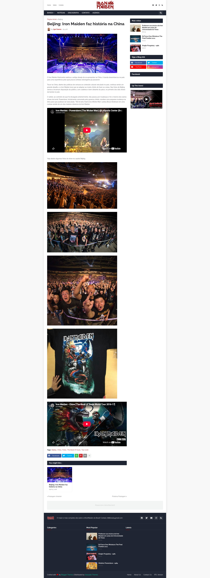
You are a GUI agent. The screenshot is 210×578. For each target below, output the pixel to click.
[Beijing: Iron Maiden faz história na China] (59, 474)
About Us (137, 575)
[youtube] (151, 518)
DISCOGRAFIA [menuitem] (73, 13)
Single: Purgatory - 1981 (150, 45)
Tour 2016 (84, 450)
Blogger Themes (67, 575)
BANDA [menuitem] (50, 13)
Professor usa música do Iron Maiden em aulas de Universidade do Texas (152, 27)
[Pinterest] (81, 456)
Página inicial (52, 19)
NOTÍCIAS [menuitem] (61, 13)
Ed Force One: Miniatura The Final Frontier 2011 (152, 37)
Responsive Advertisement (105, 505)
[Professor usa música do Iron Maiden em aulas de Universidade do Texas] (135, 28)
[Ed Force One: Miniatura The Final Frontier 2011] (135, 38)
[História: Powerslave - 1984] (91, 565)
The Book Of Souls (73, 450)
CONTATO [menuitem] (85, 13)
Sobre (55, 5)
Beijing (60, 19)
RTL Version (158, 575)
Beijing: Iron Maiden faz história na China (58, 486)
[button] (161, 13)
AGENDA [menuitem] (96, 13)
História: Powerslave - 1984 (108, 563)
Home (49, 5)
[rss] (162, 5)
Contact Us (148, 575)
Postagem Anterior (55, 496)
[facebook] (153, 5)
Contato (61, 5)
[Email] (85, 456)
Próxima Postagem (119, 496)
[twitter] (156, 5)
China (59, 450)
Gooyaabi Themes (91, 575)
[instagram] (159, 5)
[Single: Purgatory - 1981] (135, 48)
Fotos (64, 450)
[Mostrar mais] (89, 456)
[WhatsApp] (76, 456)
